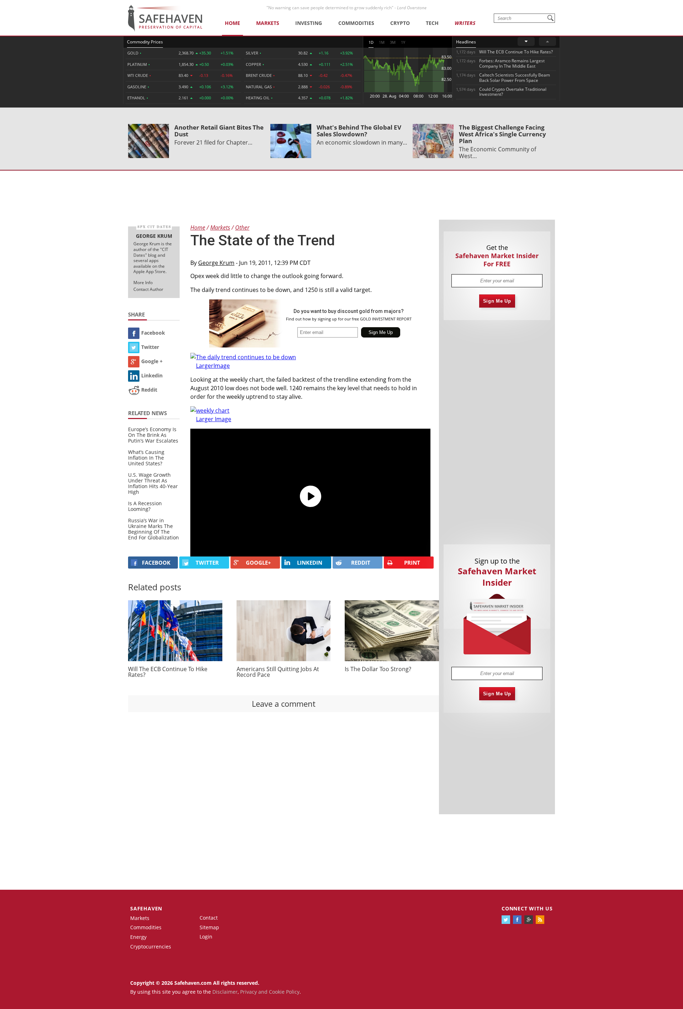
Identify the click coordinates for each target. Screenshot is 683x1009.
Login (206, 936)
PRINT (412, 562)
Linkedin (152, 375)
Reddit (149, 389)
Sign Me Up (497, 301)
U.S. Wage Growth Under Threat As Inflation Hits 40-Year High (153, 483)
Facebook (153, 332)
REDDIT (360, 562)
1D (371, 42)
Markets (267, 23)
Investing (308, 23)
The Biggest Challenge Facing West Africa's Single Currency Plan (502, 134)
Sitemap (209, 927)
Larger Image (213, 419)
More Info (143, 282)
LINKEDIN (309, 562)
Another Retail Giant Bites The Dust (219, 130)
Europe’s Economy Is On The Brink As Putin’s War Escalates (153, 435)
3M (393, 42)
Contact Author (148, 289)
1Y (403, 42)
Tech (432, 23)
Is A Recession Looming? (145, 506)
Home (232, 23)
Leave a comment (284, 703)
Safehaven (146, 908)
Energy (138, 937)
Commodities (356, 23)
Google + (152, 361)
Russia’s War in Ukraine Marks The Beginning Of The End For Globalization (153, 529)
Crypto (400, 23)
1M (382, 42)
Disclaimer (225, 991)
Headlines (466, 42)
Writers (465, 23)
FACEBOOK (156, 562)
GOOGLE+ (258, 562)
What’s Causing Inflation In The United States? (146, 458)
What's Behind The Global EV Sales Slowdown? (359, 130)
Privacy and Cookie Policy (270, 991)
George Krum (216, 263)
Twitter (150, 347)
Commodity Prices (145, 42)
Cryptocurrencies (150, 946)
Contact (209, 917)
